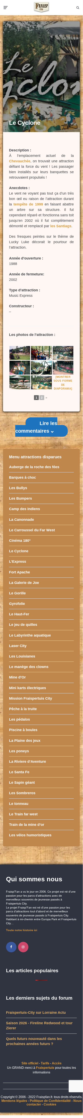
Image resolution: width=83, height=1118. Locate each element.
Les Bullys (18, 488)
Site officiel (30, 1063)
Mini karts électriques (27, 688)
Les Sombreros (22, 793)
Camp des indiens (24, 509)
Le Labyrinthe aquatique (30, 635)
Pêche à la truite (23, 709)
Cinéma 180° (20, 541)
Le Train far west (23, 814)
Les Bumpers (20, 498)
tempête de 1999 (28, 204)
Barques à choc (22, 477)
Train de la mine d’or (26, 825)
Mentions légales (14, 1100)
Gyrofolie (17, 604)
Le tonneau (18, 804)
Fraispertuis (45, 1067)
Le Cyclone (18, 551)
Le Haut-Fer (19, 614)
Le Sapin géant (22, 782)
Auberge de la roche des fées (34, 467)
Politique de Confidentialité (50, 1100)
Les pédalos (19, 719)
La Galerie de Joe (24, 583)
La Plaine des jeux (24, 741)
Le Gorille (17, 593)
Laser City (18, 646)
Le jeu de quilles (23, 625)
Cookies (50, 1104)
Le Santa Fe (19, 772)
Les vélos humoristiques (30, 835)
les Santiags (60, 226)
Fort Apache (19, 572)
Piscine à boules (23, 730)
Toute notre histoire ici (21, 930)
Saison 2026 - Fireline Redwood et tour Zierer (39, 1025)
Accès (56, 1063)
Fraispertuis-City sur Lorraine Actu (36, 1013)
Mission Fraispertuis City (30, 698)
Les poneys (19, 751)
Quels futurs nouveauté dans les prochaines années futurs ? (34, 1041)
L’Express (17, 562)
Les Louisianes (22, 656)
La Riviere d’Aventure (27, 762)
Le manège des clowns (28, 667)
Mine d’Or (17, 677)
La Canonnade (21, 520)
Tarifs (45, 1063)
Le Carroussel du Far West (32, 530)
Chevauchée (19, 161)
